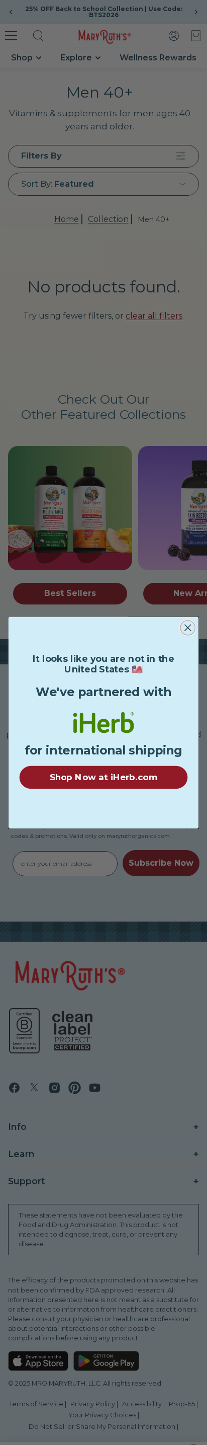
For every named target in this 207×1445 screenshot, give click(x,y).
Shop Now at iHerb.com (103, 777)
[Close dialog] (187, 627)
